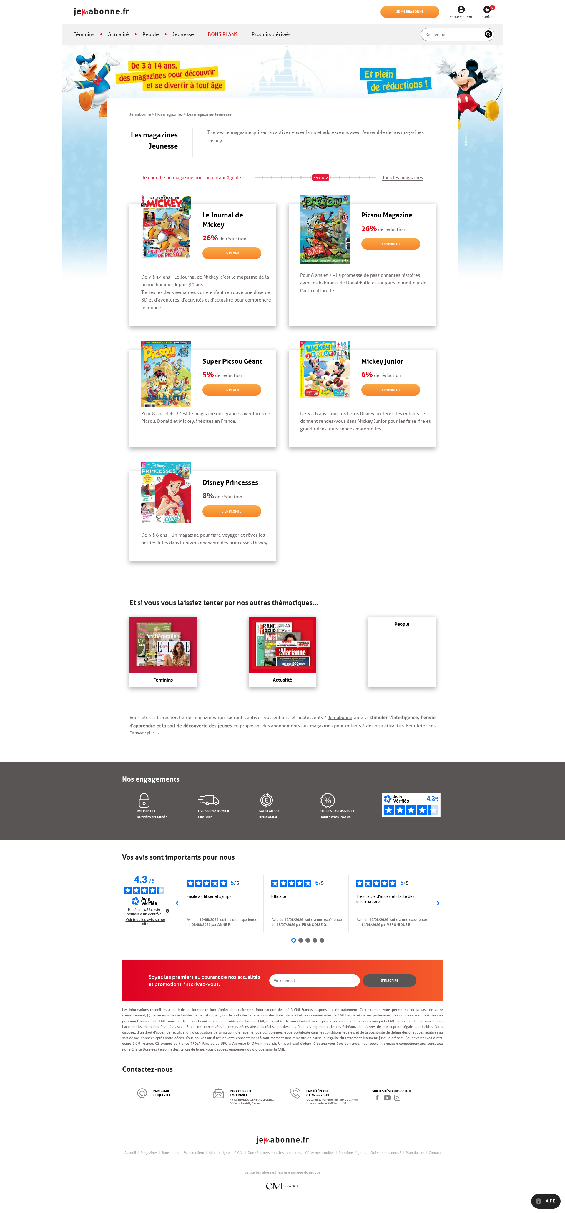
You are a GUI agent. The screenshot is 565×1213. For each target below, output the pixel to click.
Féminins (83, 34)
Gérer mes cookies (319, 1152)
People (150, 34)
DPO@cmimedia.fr (261, 1043)
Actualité (118, 34)
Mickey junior (382, 360)
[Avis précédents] (177, 903)
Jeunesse (183, 34)
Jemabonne (340, 717)
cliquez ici (161, 1094)
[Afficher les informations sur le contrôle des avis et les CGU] (167, 910)
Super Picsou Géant (232, 360)
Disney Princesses (230, 481)
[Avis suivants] (438, 903)
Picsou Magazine (387, 214)
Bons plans (170, 1152)
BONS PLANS (223, 34)
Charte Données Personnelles (155, 1049)
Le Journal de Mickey (222, 219)
